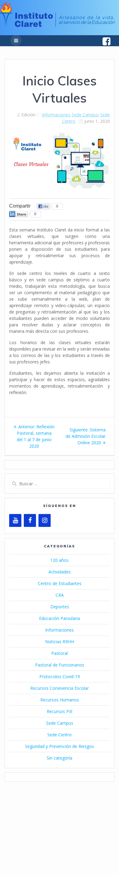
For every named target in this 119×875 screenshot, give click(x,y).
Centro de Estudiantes (59, 583)
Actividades (60, 572)
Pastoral (59, 653)
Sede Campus (85, 115)
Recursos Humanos (59, 700)
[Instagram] (44, 520)
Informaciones (56, 115)
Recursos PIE (60, 711)
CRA (60, 595)
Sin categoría (59, 758)
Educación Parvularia (59, 618)
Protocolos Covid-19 (59, 676)
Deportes (59, 607)
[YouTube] (15, 520)
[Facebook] (30, 520)
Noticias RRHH (59, 641)
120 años (59, 560)
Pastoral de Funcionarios (59, 665)
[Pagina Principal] (57, 25)
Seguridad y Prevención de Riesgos (59, 746)
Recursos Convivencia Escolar (59, 688)
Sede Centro (59, 735)
